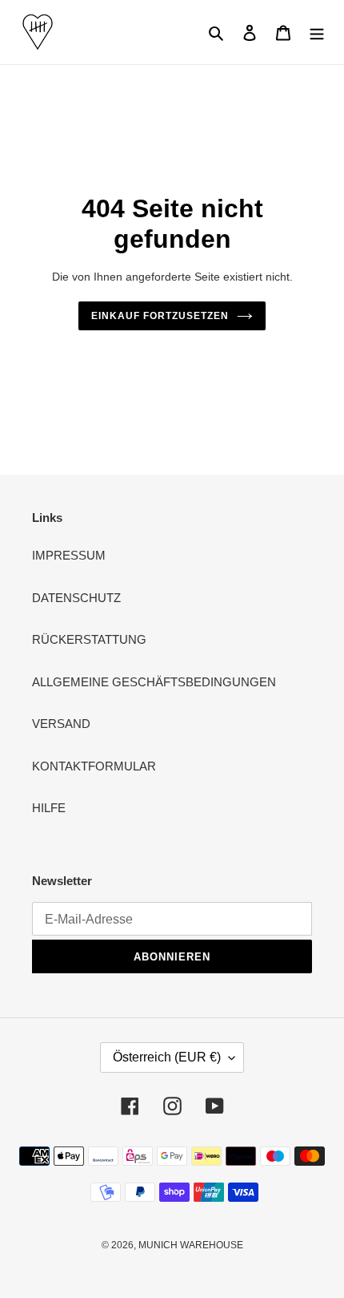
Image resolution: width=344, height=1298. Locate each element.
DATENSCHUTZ (76, 598)
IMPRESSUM (69, 555)
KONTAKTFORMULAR (94, 766)
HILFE (49, 808)
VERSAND (61, 723)
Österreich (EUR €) (167, 1057)
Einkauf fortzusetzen (159, 315)
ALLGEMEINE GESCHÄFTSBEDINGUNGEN (154, 682)
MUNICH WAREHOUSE (190, 1245)
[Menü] (317, 32)
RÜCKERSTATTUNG (89, 639)
